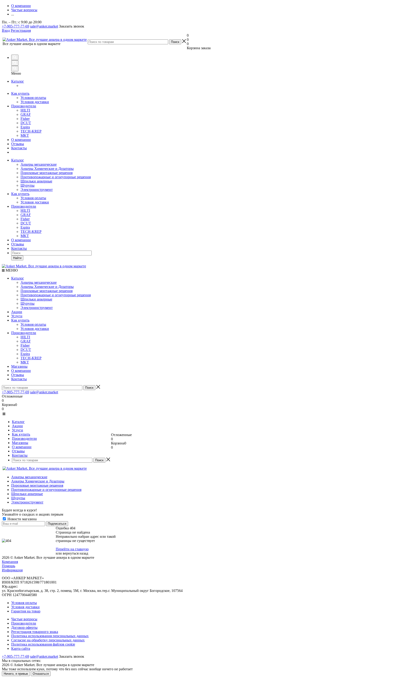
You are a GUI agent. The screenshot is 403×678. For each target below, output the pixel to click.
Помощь (8, 566)
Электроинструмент (37, 190)
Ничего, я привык (16, 673)
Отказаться (41, 673)
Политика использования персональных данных (50, 636)
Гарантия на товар (25, 611)
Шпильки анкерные (36, 181)
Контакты (19, 248)
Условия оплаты (33, 198)
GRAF (26, 215)
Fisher (25, 219)
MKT (25, 236)
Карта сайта (20, 648)
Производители (23, 206)
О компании (21, 240)
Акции (16, 312)
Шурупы (28, 185)
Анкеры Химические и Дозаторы (47, 169)
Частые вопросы (24, 619)
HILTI (25, 211)
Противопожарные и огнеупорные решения (56, 177)
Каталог (17, 160)
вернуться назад (75, 553)
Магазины (19, 366)
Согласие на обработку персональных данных (48, 640)
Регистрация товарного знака (34, 632)
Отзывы (17, 244)
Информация (12, 570)
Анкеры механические (39, 164)
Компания (10, 562)
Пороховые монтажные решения (47, 173)
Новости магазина (22, 519)
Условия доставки (35, 202)
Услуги (16, 316)
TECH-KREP (31, 232)
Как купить (20, 194)
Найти (17, 258)
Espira (25, 227)
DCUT (26, 223)
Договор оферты (24, 627)
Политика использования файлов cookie (43, 644)
